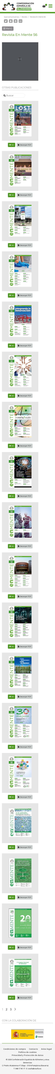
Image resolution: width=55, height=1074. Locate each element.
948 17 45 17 (20, 1068)
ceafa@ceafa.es (34, 1068)
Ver (12, 145)
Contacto (33, 1049)
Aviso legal (46, 1049)
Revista (24, 17)
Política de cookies (27, 1052)
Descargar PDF (25, 145)
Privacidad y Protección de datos (27, 1055)
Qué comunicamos (11, 17)
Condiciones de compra (14, 1049)
